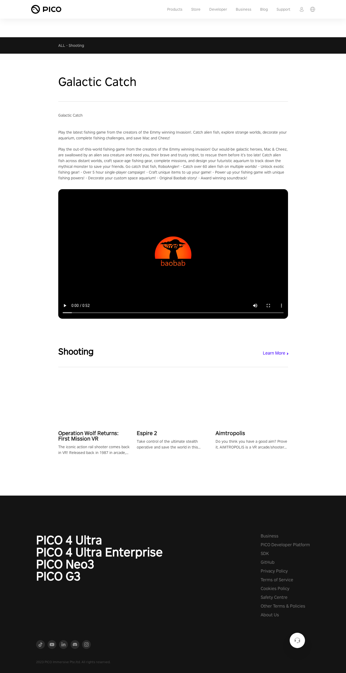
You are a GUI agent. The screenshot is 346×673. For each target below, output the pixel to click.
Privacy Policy (274, 571)
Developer (218, 9)
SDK (265, 553)
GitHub (268, 562)
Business (243, 9)
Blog (264, 9)
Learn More (274, 353)
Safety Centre (274, 597)
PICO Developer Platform (285, 545)
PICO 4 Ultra (69, 540)
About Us (270, 615)
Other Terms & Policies (283, 606)
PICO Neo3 (65, 564)
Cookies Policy (275, 588)
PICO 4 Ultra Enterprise (99, 552)
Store (195, 9)
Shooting (76, 45)
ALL (61, 45)
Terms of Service (277, 580)
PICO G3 (58, 576)
